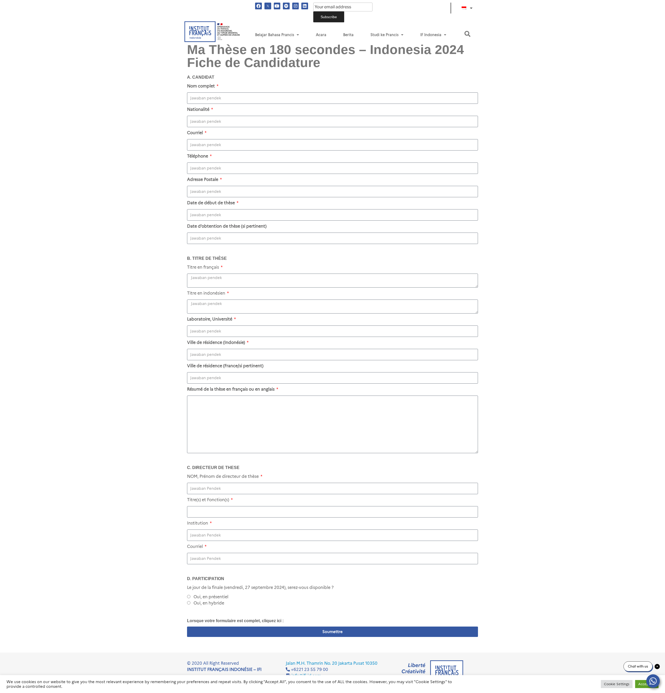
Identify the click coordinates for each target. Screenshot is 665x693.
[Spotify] (286, 6)
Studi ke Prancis (384, 34)
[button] (467, 34)
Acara (321, 34)
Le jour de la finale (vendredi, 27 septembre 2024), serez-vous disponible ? (260, 587)
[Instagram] (295, 6)
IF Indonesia (430, 34)
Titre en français (203, 267)
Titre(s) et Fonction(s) (208, 499)
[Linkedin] (304, 6)
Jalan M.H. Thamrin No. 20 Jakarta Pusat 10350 (331, 663)
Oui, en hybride (209, 603)
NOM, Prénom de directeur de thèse (223, 476)
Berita (348, 34)
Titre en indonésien (206, 293)
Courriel (195, 546)
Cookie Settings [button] (616, 684)
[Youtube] (277, 6)
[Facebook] (258, 6)
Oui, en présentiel (211, 596)
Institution (198, 523)
